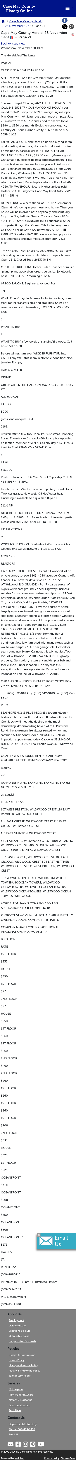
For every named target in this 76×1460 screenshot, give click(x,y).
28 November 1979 (17, 26)
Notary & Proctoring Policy (24, 1370)
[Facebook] (65, 20)
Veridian (19, 1458)
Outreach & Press (19, 1336)
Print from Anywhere (21, 1394)
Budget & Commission (22, 1355)
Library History (17, 1325)
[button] (68, 8)
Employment (16, 1320)
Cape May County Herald (25, 21)
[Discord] (11, 1444)
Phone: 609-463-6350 (22, 1429)
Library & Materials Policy (23, 1365)
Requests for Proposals (22, 1341)
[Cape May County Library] (3, 22)
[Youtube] (40, 1444)
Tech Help (15, 1410)
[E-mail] (71, 26)
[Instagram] (25, 1444)
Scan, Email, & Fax (19, 1405)
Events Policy (16, 1360)
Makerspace (16, 1389)
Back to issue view (13, 43)
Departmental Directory (23, 1424)
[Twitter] (65, 26)
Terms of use (68, 1458)
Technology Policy (19, 1375)
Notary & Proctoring (20, 1400)
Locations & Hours (19, 1330)
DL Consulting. (24, 1451)
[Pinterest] (32, 1444)
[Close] (39, 1235)
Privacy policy (51, 1458)
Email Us (14, 1434)
